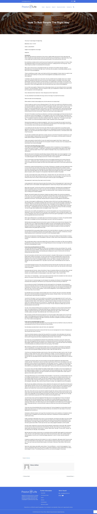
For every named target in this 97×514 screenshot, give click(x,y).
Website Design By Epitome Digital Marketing (55, 511)
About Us (48, 7)
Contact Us (69, 7)
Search (53, 7)
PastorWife (43, 493)
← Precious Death (26, 476)
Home (43, 7)
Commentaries (44, 502)
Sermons (48, 25)
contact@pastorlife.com (26, 1)
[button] (50, 7)
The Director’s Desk (44, 495)
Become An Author (61, 7)
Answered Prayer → (70, 476)
